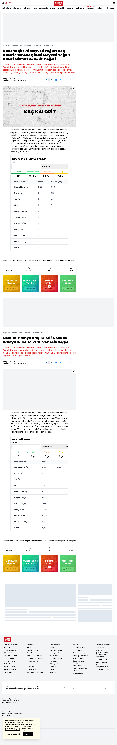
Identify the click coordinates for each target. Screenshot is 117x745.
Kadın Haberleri (9, 667)
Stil (106, 8)
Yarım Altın (53, 672)
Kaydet (106, 688)
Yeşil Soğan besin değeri (12, 260)
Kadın (53, 8)
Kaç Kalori (6, 46)
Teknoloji (80, 8)
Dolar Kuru (30, 645)
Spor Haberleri (9, 658)
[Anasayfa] (7, 639)
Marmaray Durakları (103, 645)
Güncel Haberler (9, 653)
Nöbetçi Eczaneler (33, 661)
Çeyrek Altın (54, 669)
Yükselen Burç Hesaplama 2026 (102, 666)
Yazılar (70, 8)
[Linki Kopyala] (74, 79)
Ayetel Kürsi (54, 656)
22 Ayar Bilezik (77, 650)
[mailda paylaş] (69, 79)
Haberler (7, 647)
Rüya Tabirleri (77, 666)
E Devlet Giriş (31, 669)
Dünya (27, 8)
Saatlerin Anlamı (56, 658)
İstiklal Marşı (31, 664)
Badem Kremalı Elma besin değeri (16, 540)
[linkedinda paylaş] (60, 79)
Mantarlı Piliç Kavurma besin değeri (38, 260)
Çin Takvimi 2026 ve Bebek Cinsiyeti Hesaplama (103, 655)
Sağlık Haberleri (9, 664)
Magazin (43, 8)
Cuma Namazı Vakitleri (35, 658)
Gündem (6, 8)
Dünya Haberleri (9, 661)
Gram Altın (53, 667)
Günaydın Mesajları (57, 664)
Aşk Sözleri (53, 661)
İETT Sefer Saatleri (102, 659)
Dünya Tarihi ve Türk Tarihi (80, 669)
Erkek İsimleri (100, 647)
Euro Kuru (30, 647)
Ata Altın (76, 645)
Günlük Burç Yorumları (35, 672)
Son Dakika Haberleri (11, 645)
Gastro (90, 8)
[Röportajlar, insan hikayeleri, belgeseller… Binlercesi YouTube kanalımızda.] (49, 283)
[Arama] (2, 2)
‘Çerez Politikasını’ (27, 728)
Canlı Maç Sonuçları (80, 653)
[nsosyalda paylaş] (56, 79)
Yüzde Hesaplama (102, 669)
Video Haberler (78, 658)
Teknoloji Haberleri (10, 669)
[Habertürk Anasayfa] (58, 3)
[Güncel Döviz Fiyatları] (30, 283)
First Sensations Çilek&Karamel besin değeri (47, 540)
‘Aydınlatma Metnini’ (12, 730)
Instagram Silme (56, 653)
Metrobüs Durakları (79, 676)
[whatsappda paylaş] (65, 79)
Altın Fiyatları (8, 672)
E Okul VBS (30, 667)
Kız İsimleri (99, 650)
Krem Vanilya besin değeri (65, 260)
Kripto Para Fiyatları (33, 650)
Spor (34, 8)
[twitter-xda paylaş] (51, 79)
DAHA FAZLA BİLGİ (13, 734)
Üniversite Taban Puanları (79, 662)
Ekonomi (17, 8)
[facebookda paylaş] (47, 79)
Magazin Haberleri (10, 656)
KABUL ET (28, 734)
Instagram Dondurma (58, 650)
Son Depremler (55, 645)
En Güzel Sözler (78, 673)
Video (99, 8)
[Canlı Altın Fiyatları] (11, 283)
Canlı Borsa (31, 653)
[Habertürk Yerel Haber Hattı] (68, 283)
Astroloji (53, 647)
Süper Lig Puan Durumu (81, 656)
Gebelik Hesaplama (103, 662)
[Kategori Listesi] (114, 2)
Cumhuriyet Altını (79, 647)
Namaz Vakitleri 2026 (34, 656)
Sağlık (61, 8)
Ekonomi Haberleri (10, 650)
